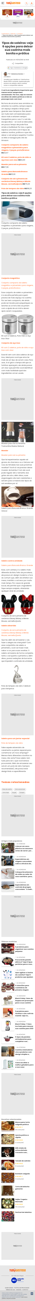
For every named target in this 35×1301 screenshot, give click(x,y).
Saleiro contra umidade (11, 561)
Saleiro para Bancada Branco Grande (17, 565)
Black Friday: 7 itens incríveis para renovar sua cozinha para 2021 (24, 1026)
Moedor (4, 450)
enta (23, 455)
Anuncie (18, 1290)
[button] (32, 14)
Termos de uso (10, 1290)
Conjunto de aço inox (10, 343)
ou (16, 455)
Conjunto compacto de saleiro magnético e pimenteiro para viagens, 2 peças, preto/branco (15, 147)
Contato (25, 1290)
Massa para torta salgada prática (22, 1123)
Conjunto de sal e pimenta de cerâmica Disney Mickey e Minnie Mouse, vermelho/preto (15, 181)
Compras (20, 33)
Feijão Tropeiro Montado (21, 1200)
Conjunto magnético (10, 278)
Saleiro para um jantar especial (15, 738)
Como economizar (20, 789)
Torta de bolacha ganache (22, 1188)
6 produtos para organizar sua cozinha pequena (24, 949)
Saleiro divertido (8, 625)
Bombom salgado (22, 1174)
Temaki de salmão (22, 1161)
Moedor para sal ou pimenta (14, 164)
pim (19, 455)
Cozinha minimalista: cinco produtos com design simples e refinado (24, 1052)
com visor (9, 350)
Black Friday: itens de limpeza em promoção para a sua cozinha (24, 1000)
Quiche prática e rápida (22, 1136)
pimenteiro (17, 285)
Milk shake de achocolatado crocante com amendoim (21, 1150)
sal (13, 455)
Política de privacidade (21, 1288)
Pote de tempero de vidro (12, 188)
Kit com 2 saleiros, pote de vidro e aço (17, 347)
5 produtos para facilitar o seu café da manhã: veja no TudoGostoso (24, 1013)
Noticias (13, 33)
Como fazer (5, 792)
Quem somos (9, 1288)
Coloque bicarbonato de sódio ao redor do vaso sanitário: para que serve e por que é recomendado (24, 874)
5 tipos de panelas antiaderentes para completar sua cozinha (23, 1039)
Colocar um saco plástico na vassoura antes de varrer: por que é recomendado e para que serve (24, 848)
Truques (14, 792)
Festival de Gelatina (23, 1212)
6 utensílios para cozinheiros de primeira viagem (22, 987)
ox (4, 350)
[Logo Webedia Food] (17, 1280)
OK (32, 1293)
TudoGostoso (5, 33)
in (2, 350)
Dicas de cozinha (7, 789)
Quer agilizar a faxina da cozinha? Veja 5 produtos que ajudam (24, 975)
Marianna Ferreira (17, 74)
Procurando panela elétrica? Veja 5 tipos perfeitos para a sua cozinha (23, 962)
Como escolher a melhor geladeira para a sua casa (24, 1065)
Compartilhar (19, 63)
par (9, 455)
